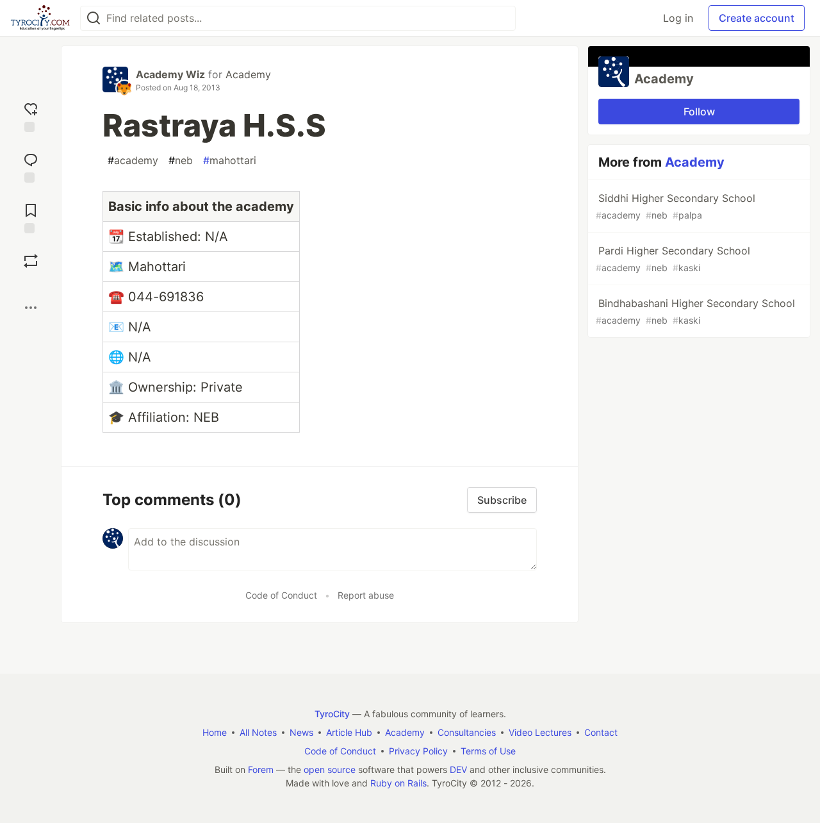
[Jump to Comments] (30, 166)
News (301, 732)
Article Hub (349, 732)
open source (330, 769)
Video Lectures (540, 732)
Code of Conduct (281, 595)
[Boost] (30, 260)
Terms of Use (488, 750)
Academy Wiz (170, 74)
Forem (261, 769)
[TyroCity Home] (40, 18)
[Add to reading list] (30, 217)
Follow (699, 111)
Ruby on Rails (398, 782)
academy (133, 160)
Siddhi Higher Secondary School (675, 206)
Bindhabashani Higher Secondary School (695, 311)
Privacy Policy (418, 750)
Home (214, 732)
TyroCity (332, 713)
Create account (756, 18)
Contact (601, 732)
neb (180, 160)
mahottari (229, 160)
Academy (248, 74)
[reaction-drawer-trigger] (30, 116)
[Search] (93, 18)
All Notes (258, 732)
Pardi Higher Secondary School (673, 258)
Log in (678, 18)
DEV (458, 769)
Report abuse (366, 595)
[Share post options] (31, 307)
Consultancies (467, 732)
